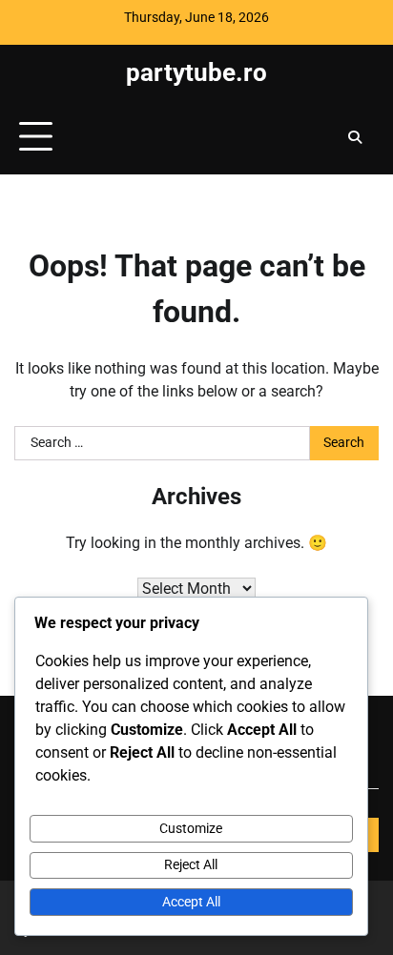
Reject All (190, 864)
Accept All (191, 901)
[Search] (355, 137)
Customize (190, 828)
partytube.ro (196, 72)
